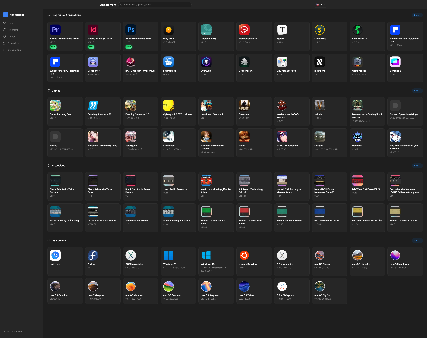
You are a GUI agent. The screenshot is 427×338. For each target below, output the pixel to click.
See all (417, 15)
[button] (320, 5)
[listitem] (65, 36)
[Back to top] (410, 330)
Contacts (11, 331)
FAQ (4, 331)
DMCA (19, 331)
